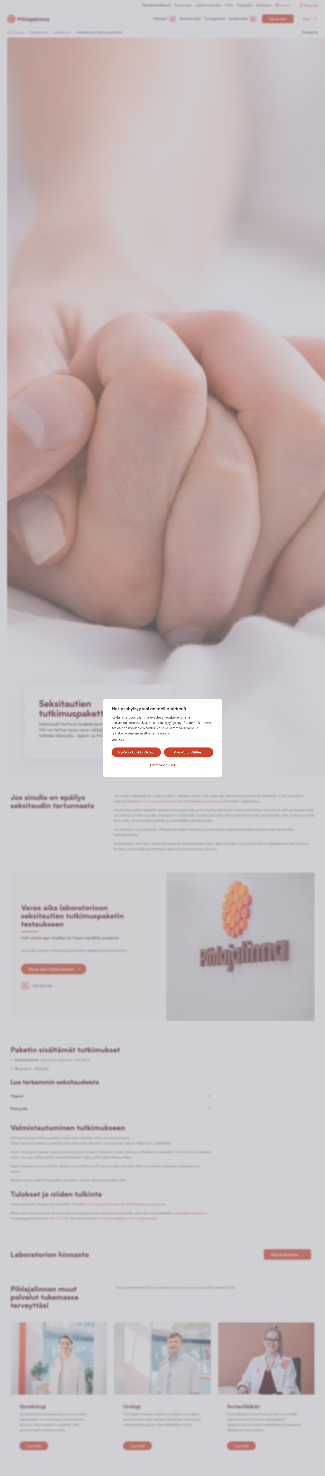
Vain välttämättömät (189, 752)
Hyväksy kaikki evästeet (136, 752)
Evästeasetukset (162, 765)
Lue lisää (118, 739)
